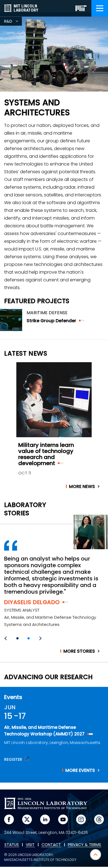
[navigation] (99, 8)
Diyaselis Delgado (32, 602)
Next (39, 638)
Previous (6, 638)
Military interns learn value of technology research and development (46, 454)
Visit (30, 845)
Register (13, 759)
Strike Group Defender (51, 321)
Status (11, 845)
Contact (51, 845)
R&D (13, 22)
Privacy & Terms (84, 845)
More (82, 486)
